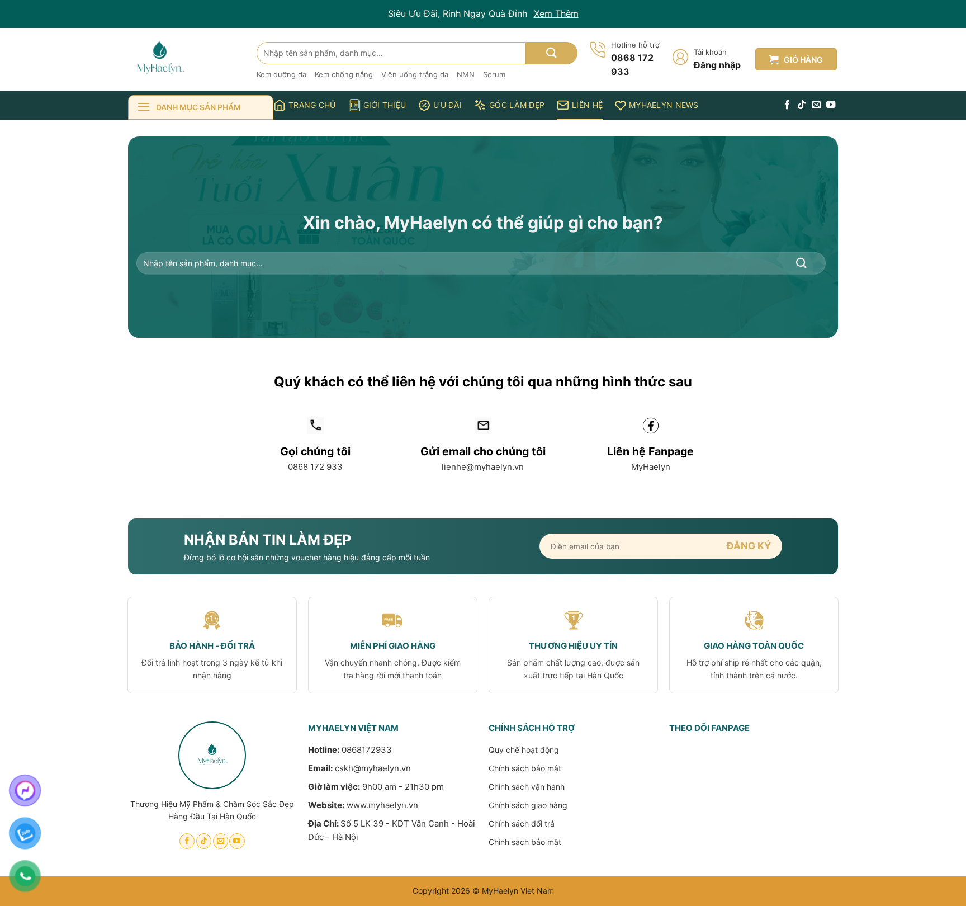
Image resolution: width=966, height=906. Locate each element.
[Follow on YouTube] (830, 105)
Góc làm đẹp (516, 105)
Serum (494, 74)
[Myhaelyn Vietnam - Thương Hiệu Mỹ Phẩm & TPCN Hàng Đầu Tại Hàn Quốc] (184, 59)
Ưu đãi (447, 105)
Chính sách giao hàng (528, 805)
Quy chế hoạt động (524, 749)
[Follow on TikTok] (801, 105)
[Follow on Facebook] (787, 105)
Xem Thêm (556, 13)
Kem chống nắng (344, 74)
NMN (466, 74)
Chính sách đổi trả (522, 823)
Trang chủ (312, 105)
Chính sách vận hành (527, 786)
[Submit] (551, 53)
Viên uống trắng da (414, 74)
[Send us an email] (816, 105)
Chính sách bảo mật (525, 768)
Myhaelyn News (664, 105)
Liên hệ (587, 105)
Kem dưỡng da (281, 74)
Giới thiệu (384, 105)
